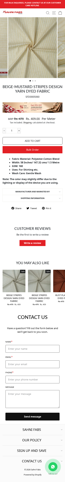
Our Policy (31, 440)
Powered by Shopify (32, 474)
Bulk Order (32, 149)
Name (8, 341)
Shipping (27, 122)
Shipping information (32, 198)
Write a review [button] (32, 243)
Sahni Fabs (32, 429)
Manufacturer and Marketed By (32, 191)
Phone (9, 372)
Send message (32, 416)
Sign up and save (31, 450)
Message (9, 387)
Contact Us (32, 461)
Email (9, 357)
